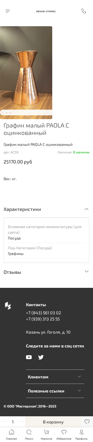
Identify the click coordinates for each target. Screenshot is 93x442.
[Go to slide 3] (10, 113)
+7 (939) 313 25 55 (43, 318)
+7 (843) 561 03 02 (43, 312)
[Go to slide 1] (3, 113)
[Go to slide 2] (6, 113)
